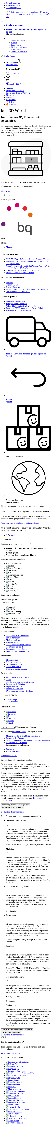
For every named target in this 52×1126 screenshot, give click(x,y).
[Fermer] (2, 21)
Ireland (17, 1084)
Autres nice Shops (13, 751)
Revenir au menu (13, 3)
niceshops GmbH (19, 732)
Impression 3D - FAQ (14, 686)
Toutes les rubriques (19, 52)
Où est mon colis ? (13, 667)
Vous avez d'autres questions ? (18, 651)
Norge (16, 1120)
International (24, 1062)
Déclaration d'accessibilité (16, 743)
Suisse (16, 1114)
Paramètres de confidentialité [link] (17, 745)
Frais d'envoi (16, 45)
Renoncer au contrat (9, 756)
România (19, 1123)
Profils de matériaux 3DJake (17, 677)
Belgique (19, 1066)
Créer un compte (12, 73)
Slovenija (19, 1100)
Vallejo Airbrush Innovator (16, 304)
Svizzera (18, 1116)
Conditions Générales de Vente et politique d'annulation (28, 740)
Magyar (18, 1089)
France (16, 1080)
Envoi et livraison (13, 638)
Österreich (21, 1093)
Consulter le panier (13, 8)
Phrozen (9, 283)
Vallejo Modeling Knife (15, 301)
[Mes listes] (8, 77)
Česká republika (27, 1073)
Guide (8, 680)
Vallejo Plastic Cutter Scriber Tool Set (21, 306)
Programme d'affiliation (15, 684)
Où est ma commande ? (20, 40)
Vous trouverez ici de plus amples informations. (20, 523)
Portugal (18, 1098)
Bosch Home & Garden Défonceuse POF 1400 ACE (27, 289)
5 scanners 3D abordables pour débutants (22, 270)
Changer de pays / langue (26, 727)
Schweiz (18, 1111)
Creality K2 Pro (12, 285)
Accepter (5, 805)
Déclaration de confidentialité (12, 812)
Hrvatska (19, 1082)
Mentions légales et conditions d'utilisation (23, 736)
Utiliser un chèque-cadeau (16, 669)
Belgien (18, 1064)
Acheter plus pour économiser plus (20, 682)
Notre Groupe (11, 699)
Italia (14, 1087)
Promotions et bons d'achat (16, 649)
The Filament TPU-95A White (18, 292)
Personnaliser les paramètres (12, 807)
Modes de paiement (19, 47)
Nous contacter (17, 49)
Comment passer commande (17, 635)
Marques (9, 247)
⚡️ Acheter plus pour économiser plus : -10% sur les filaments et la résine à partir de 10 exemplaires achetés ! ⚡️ (28, 14)
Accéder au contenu (14, 5)
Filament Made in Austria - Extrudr (20, 273)
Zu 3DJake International (10, 1053)
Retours (14, 43)
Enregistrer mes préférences (12, 1030)
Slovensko (21, 1102)
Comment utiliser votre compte (18, 645)
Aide (8, 38)
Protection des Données (15, 738)
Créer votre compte (13, 662)
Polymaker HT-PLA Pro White (18, 310)
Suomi (16, 1105)
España (17, 1078)
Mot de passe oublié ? (14, 664)
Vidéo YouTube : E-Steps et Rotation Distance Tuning (27, 259)
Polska (16, 1096)
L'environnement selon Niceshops (19, 691)
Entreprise (10, 749)
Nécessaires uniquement (20, 805)
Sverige (18, 1107)
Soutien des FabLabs (14, 689)
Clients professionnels (14, 647)
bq (12, 249)
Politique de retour (13, 642)
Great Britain (24, 1109)
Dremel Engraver (13, 287)
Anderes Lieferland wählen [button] (12, 1058)
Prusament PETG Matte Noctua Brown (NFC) (24, 308)
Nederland (21, 1091)
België (16, 1069)
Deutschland (24, 1075)
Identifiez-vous (12, 65)
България (20, 1071)
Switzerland (23, 1118)
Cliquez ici (5, 191)
